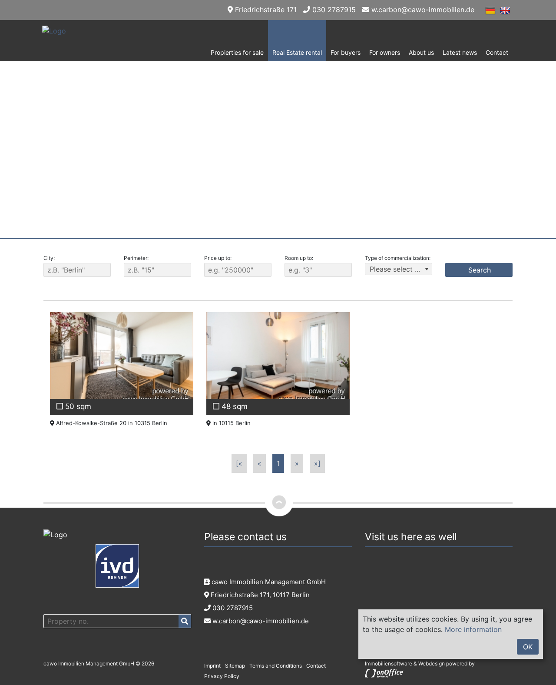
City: (49, 258)
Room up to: (299, 258)
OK (528, 646)
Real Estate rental (297, 52)
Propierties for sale (237, 52)
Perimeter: (136, 258)
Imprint (212, 665)
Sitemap (235, 665)
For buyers (346, 52)
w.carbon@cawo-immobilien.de (421, 9)
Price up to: (218, 258)
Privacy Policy (221, 676)
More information (473, 629)
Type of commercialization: (397, 258)
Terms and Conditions (275, 665)
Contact (497, 52)
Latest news (460, 52)
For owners (384, 52)
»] (317, 463)
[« (239, 463)
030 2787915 (333, 9)
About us (421, 52)
